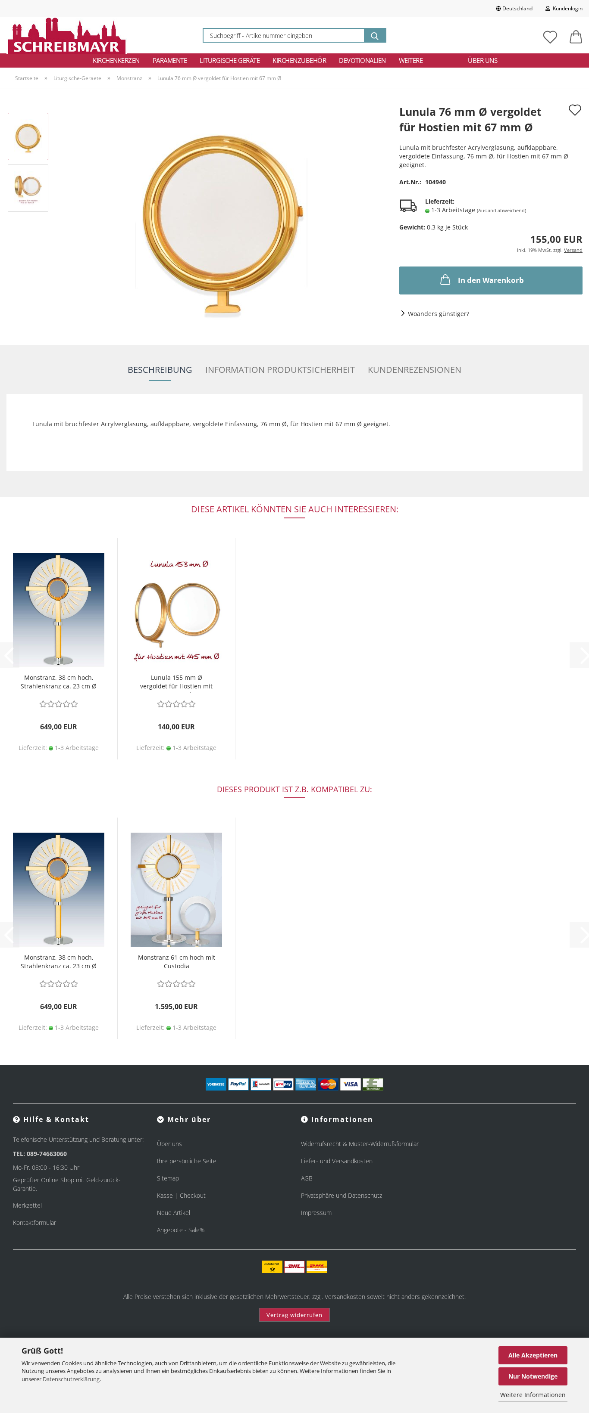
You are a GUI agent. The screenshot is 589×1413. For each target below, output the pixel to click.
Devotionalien (362, 60)
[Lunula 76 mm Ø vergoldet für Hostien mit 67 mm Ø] (221, 213)
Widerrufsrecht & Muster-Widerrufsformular (360, 1144)
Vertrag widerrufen (294, 1315)
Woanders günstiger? (438, 314)
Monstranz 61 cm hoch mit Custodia (176, 961)
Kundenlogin (566, 8)
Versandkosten (345, 1296)
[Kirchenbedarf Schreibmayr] (66, 35)
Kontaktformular (34, 1222)
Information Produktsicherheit (280, 369)
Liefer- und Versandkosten (337, 1161)
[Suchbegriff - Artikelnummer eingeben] (374, 35)
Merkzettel (27, 1205)
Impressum (316, 1212)
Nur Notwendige (533, 1376)
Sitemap (168, 1178)
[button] (576, 35)
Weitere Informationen (533, 1395)
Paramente (170, 60)
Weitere (411, 60)
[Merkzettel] (550, 35)
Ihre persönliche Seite (186, 1161)
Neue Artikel (173, 1212)
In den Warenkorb (491, 280)
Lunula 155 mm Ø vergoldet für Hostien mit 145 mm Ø (176, 683)
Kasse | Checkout (181, 1195)
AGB (307, 1178)
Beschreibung (160, 369)
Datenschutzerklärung (71, 1379)
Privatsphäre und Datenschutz (341, 1195)
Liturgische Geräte (230, 60)
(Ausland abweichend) (501, 210)
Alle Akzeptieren (533, 1355)
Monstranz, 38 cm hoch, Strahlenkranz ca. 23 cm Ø (59, 681)
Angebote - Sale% (180, 1230)
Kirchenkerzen (116, 60)
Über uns (482, 60)
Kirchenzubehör (299, 60)
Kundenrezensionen (414, 369)
